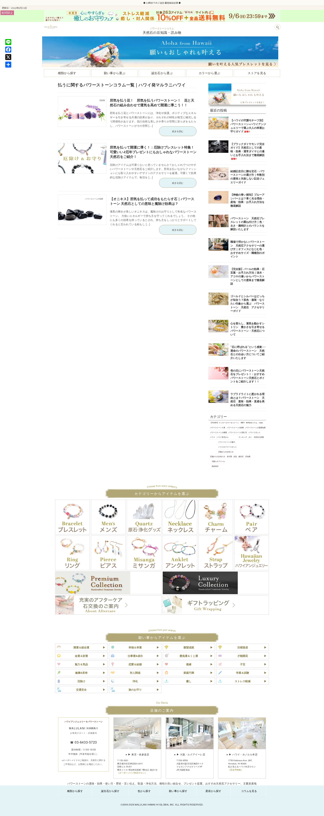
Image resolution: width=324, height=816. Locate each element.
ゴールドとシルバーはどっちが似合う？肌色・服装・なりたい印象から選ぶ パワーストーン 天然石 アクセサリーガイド (247, 303)
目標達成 (242, 647)
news (261, 422)
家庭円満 (189, 672)
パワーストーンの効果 (235, 427)
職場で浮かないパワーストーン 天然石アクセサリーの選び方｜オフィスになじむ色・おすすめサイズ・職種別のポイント (247, 249)
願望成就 (189, 647)
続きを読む (177, 131)
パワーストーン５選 (217, 427)
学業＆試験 (242, 672)
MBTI (242, 422)
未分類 (229, 456)
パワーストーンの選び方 (238, 432)
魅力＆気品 (81, 664)
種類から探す (75, 791)
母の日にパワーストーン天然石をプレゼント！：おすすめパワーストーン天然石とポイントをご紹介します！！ (247, 375)
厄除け (81, 681)
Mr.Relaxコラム (251, 422)
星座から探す (213, 791)
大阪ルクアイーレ (218, 461)
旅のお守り (135, 689)
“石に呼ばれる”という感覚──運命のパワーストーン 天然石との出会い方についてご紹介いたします (248, 352)
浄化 (135, 681)
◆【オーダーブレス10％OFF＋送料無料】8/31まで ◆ (162, 3)
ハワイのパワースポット (227, 447)
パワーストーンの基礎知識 (255, 427)
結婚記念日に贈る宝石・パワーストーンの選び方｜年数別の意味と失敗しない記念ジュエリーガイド (247, 176)
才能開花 (242, 656)
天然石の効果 (259, 437)
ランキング (242, 437)
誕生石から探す (110, 791)
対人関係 (135, 672)
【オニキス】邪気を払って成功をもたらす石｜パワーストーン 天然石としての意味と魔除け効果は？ (152, 201)
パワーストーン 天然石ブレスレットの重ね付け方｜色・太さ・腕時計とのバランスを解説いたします (247, 223)
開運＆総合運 (81, 647)
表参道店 (215, 466)
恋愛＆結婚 (135, 664)
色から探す (144, 791)
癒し (188, 681)
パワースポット (254, 432)
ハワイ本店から (223, 437)
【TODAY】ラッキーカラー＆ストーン (224, 422)
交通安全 (81, 689)
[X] (8, 57)
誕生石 (241, 456)
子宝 (242, 664)
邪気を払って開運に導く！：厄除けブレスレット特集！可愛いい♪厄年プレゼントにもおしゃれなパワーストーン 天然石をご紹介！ (155, 152)
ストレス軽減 (242, 681)
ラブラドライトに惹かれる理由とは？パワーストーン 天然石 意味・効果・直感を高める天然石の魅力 (247, 399)
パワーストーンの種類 (218, 432)
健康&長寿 (81, 672)
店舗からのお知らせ (225, 452)
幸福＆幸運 (135, 647)
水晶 (235, 456)
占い (250, 437)
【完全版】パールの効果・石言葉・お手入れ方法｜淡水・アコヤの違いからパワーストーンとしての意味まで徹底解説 (247, 276)
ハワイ (212, 437)
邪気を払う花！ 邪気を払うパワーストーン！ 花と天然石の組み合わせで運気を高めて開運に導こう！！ (152, 102)
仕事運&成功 (135, 656)
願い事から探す (178, 791)
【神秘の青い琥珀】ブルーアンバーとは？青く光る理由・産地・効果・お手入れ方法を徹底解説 (247, 200)
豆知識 (247, 456)
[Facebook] (8, 49)
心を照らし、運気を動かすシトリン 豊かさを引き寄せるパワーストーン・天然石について (247, 328)
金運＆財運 (81, 656)
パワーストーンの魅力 (226, 442)
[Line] (8, 42)
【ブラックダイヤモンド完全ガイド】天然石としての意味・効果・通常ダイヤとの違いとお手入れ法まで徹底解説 (247, 151)
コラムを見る (249, 791)
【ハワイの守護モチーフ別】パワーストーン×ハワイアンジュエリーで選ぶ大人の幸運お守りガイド (248, 125)
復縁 (188, 664)
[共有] (8, 64)
